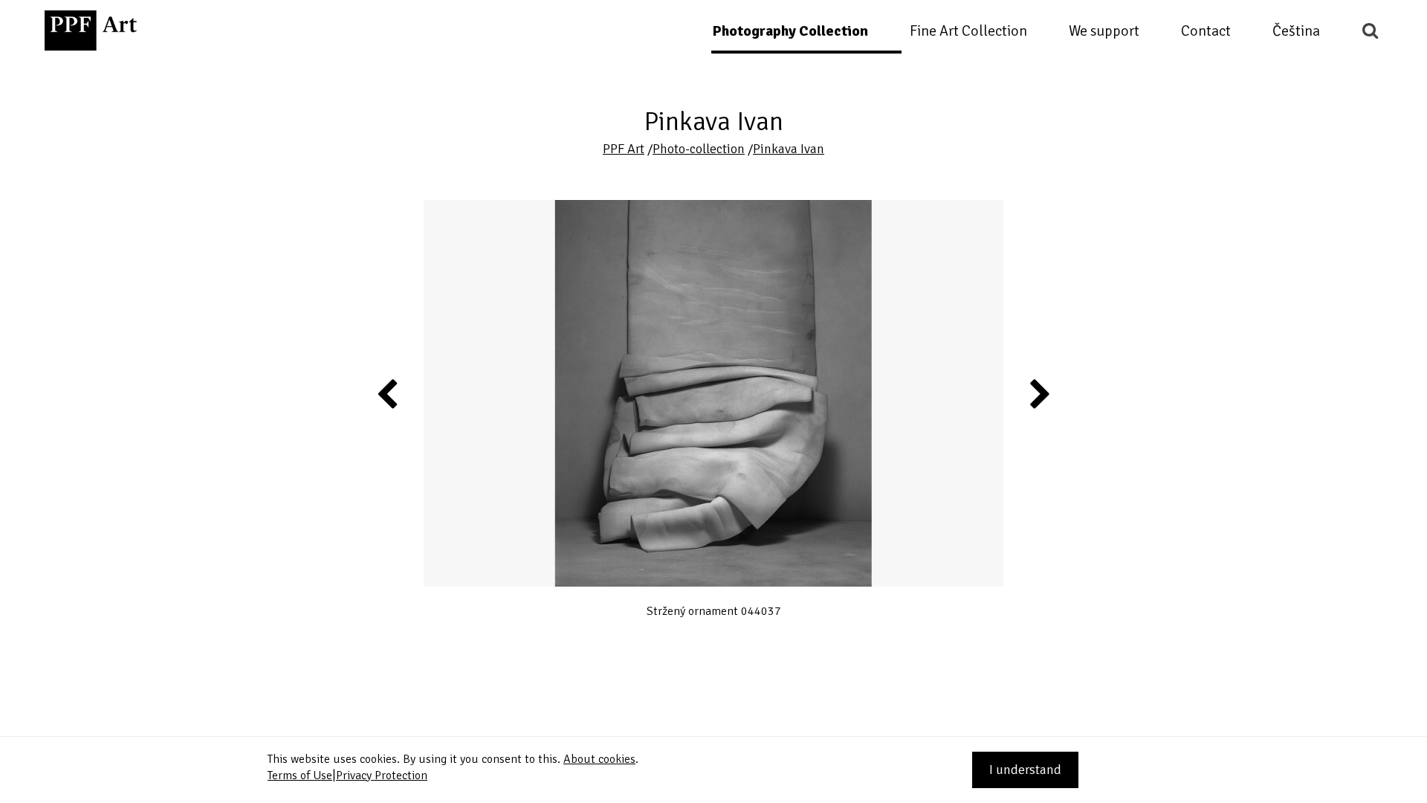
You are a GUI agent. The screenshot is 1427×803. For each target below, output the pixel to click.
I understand (1025, 769)
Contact (1206, 31)
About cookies (599, 759)
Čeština (1296, 31)
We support (1104, 31)
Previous (388, 393)
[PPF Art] (91, 30)
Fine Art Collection (968, 31)
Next (1039, 393)
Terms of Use (300, 775)
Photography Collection (790, 31)
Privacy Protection (381, 775)
